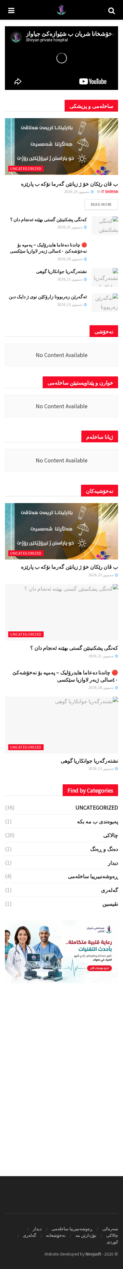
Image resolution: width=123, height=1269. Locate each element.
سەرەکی (110, 1228)
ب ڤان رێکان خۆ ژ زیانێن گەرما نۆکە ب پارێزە (69, 183)
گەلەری (109, 890)
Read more (101, 204)
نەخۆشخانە (56, 1235)
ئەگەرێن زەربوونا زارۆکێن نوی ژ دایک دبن (48, 296)
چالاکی (110, 835)
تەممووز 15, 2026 (70, 279)
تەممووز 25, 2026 (77, 191)
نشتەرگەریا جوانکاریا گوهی (61, 271)
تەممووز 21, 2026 (70, 226)
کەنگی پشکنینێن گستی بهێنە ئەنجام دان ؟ (48, 219)
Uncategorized (26, 168)
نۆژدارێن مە (85, 1235)
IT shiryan (109, 191)
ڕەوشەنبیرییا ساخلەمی (93, 876)
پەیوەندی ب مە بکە (97, 821)
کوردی (112, 1241)
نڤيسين (110, 903)
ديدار (113, 862)
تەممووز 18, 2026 (70, 258)
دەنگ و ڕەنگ (104, 849)
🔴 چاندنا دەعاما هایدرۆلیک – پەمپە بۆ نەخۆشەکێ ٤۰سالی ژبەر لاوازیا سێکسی (48, 247)
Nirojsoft (93, 1254)
